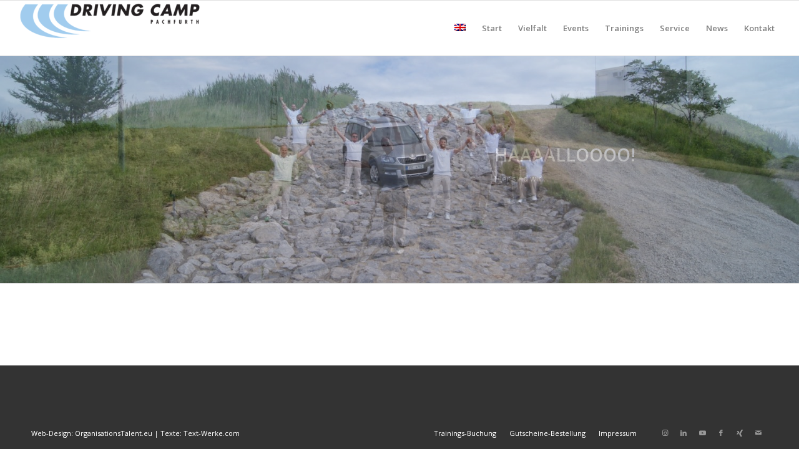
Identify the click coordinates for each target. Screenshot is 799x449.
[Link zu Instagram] (664, 432)
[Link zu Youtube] (702, 432)
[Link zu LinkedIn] (683, 432)
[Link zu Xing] (739, 432)
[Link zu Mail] (758, 432)
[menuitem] (460, 28)
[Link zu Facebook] (721, 432)
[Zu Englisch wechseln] (460, 28)
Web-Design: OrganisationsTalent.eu (91, 433)
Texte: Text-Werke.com (200, 433)
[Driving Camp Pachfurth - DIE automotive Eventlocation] (109, 28)
